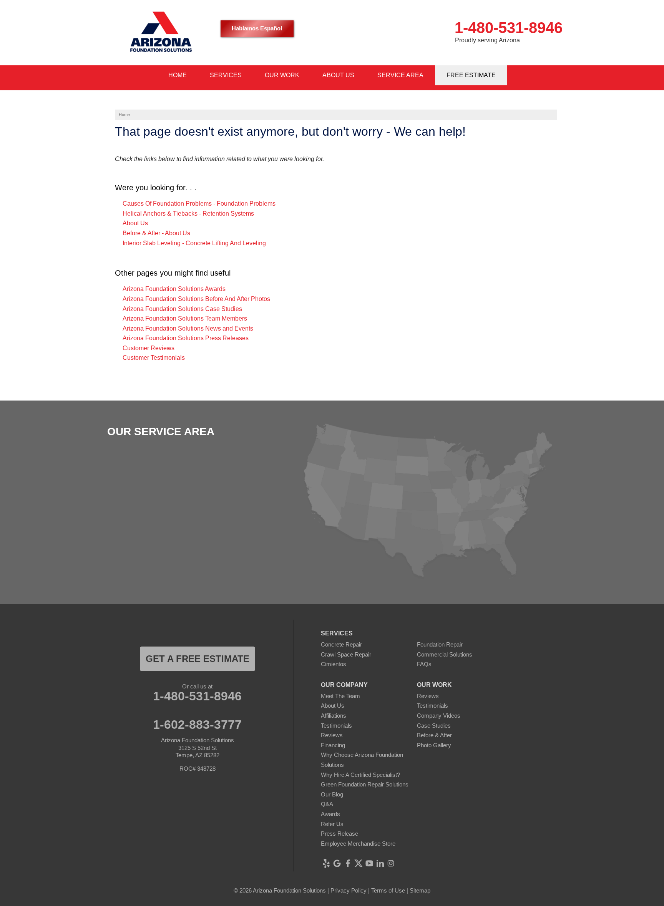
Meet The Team (340, 696)
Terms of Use (388, 890)
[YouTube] (369, 863)
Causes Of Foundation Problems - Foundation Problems (199, 203)
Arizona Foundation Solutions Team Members (185, 318)
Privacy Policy (348, 890)
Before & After (434, 735)
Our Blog (332, 794)
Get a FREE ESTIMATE (197, 658)
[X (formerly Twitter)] (358, 863)
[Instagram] (390, 863)
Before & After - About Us (156, 233)
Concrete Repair (341, 644)
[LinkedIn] (380, 863)
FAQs (424, 664)
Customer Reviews (148, 348)
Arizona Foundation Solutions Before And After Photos (196, 299)
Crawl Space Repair (346, 654)
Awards (330, 814)
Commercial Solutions (444, 654)
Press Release (339, 833)
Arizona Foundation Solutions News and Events (188, 328)
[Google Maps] (337, 863)
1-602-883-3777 (197, 724)
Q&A (327, 804)
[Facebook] (347, 863)
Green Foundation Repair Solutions (364, 784)
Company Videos (438, 715)
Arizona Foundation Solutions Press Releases (186, 338)
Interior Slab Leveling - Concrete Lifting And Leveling (194, 243)
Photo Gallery (434, 745)
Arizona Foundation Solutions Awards (174, 289)
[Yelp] (326, 863)
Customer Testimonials (154, 357)
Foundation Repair (440, 644)
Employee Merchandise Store (358, 843)
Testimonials (336, 725)
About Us (135, 223)
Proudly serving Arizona (487, 40)
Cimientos (333, 664)
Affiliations (333, 715)
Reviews (332, 735)
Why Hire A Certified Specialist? (360, 774)
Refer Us (332, 824)
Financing (333, 745)
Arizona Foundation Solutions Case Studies (182, 309)
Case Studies (434, 725)
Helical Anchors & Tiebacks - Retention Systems (188, 213)
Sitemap (420, 890)
